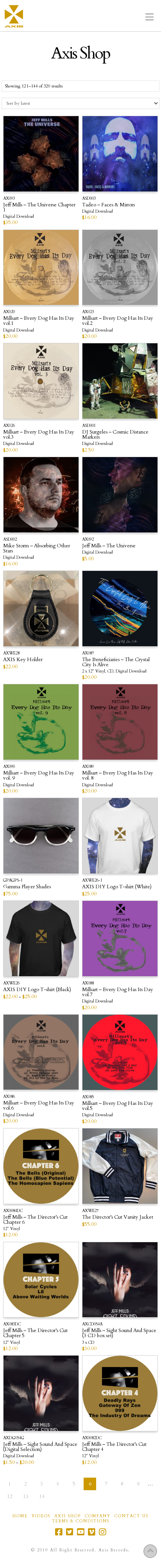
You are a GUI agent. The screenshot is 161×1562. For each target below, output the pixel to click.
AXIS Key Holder (23, 659)
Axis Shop (67, 1516)
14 (42, 1496)
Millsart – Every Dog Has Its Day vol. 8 (117, 775)
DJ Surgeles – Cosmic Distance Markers (115, 434)
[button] (149, 17)
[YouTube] (80, 1532)
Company (98, 1516)
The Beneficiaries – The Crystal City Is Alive (116, 662)
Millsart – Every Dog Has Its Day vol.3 (38, 434)
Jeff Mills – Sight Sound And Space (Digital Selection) (40, 1447)
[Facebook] (58, 1532)
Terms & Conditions (80, 1521)
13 (26, 1496)
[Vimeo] (91, 1532)
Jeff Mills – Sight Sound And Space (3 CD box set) (119, 1333)
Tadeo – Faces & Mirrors (108, 204)
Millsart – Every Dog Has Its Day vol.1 (38, 321)
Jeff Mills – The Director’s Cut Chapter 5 (35, 1333)
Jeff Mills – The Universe (109, 545)
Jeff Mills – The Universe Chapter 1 (39, 207)
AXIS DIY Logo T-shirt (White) (117, 886)
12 (10, 1496)
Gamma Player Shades (27, 886)
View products (41, 173)
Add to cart (44, 1301)
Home (20, 1516)
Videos (41, 1516)
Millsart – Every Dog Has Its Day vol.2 (117, 321)
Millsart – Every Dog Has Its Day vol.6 (38, 1105)
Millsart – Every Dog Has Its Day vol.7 (117, 992)
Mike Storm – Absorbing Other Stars (36, 548)
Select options (44, 856)
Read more (44, 629)
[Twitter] (69, 1532)
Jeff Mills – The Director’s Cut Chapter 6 (35, 1220)
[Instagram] (102, 1532)
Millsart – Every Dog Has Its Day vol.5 (117, 1106)
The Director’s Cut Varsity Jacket (117, 1217)
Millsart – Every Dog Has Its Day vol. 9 (38, 775)
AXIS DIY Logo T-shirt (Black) (37, 989)
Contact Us (131, 1516)
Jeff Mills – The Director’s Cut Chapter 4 (114, 1447)
